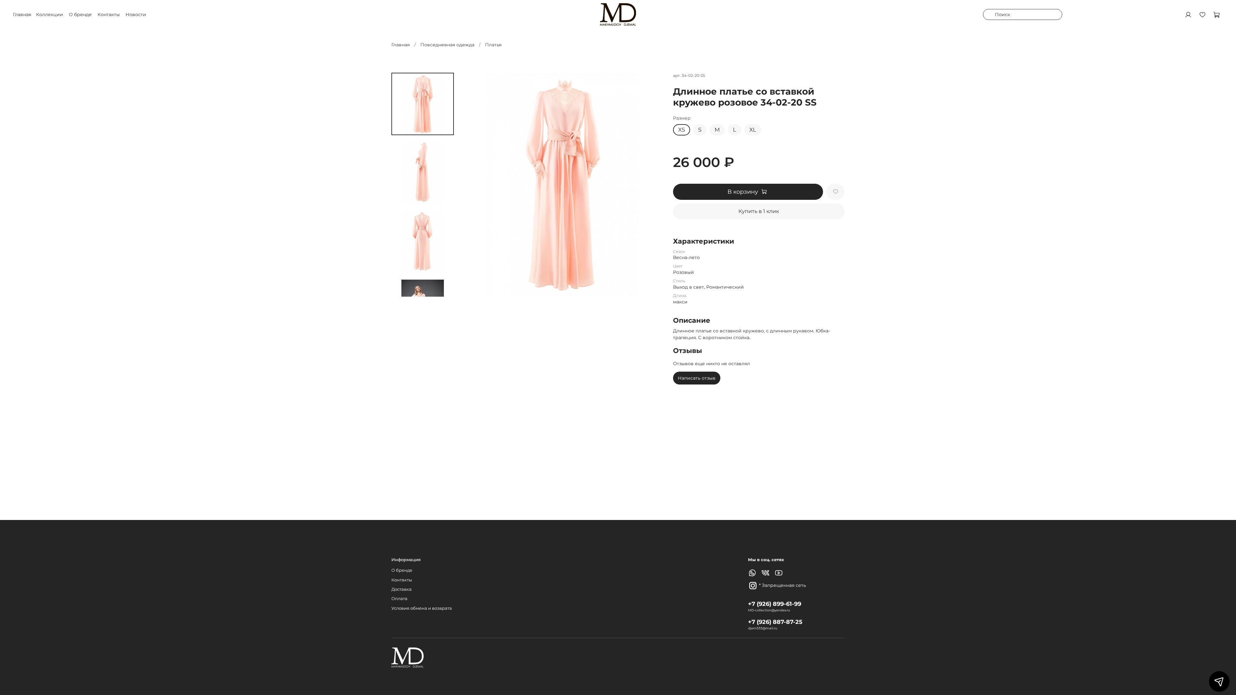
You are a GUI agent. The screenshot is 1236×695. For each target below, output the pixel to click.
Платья (493, 45)
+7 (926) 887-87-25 (775, 622)
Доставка (401, 589)
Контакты (109, 14)
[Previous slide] (473, 184)
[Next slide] (422, 289)
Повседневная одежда (447, 45)
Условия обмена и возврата (421, 608)
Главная (400, 45)
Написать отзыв (697, 378)
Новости (136, 14)
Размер (682, 118)
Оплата (399, 598)
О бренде (80, 14)
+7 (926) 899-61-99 (774, 603)
